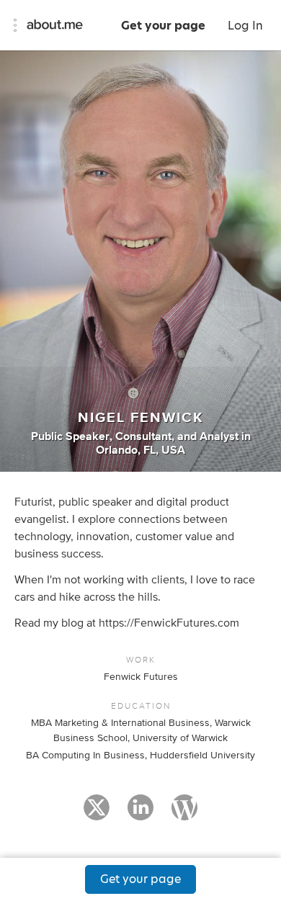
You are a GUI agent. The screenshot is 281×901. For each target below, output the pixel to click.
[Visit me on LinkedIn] (140, 814)
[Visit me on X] (97, 814)
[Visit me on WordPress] (184, 814)
